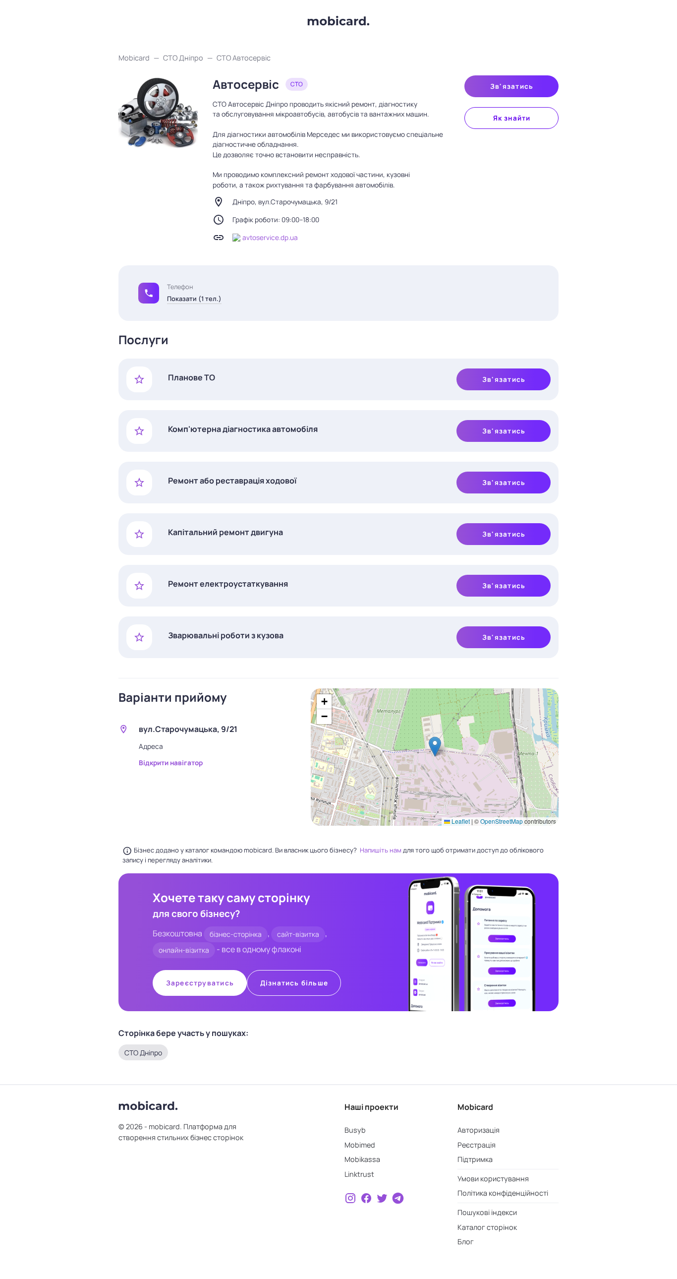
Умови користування (493, 1178)
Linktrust (359, 1174)
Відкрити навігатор (171, 762)
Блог (465, 1241)
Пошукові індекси (487, 1212)
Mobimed (359, 1145)
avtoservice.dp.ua (270, 237)
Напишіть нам (381, 850)
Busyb (355, 1130)
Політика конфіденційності (502, 1193)
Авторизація (478, 1130)
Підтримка (475, 1159)
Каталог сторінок (487, 1227)
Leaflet (460, 821)
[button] (149, 293)
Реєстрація (476, 1145)
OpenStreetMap (501, 821)
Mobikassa (362, 1159)
